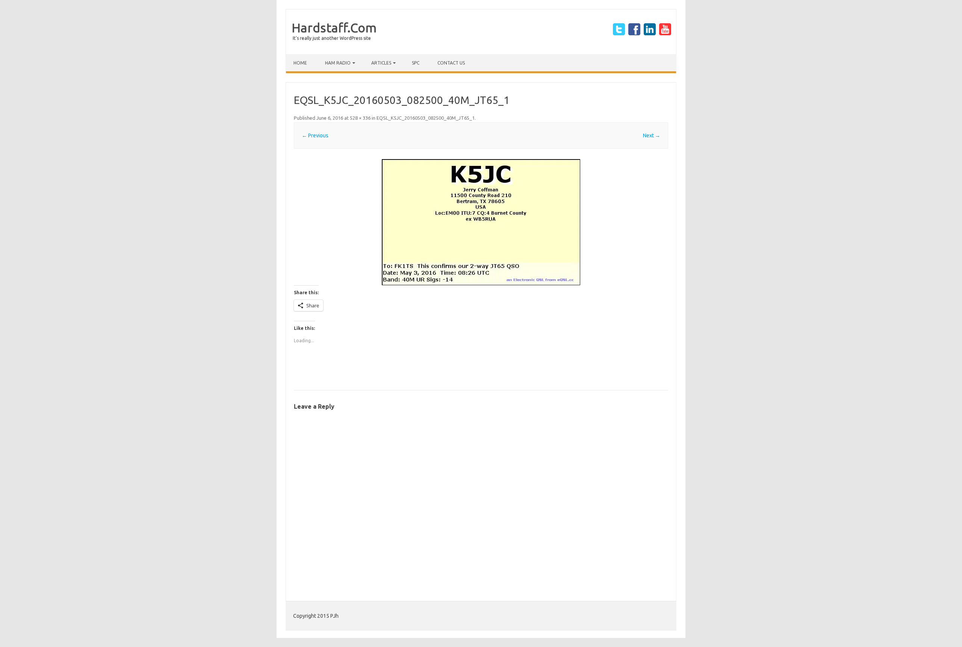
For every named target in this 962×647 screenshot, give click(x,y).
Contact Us (451, 62)
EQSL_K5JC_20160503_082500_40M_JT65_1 (426, 117)
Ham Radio (338, 62)
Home (300, 62)
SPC (415, 62)
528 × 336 (360, 117)
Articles (381, 62)
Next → (651, 135)
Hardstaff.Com (334, 27)
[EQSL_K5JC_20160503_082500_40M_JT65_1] (481, 222)
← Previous (315, 135)
